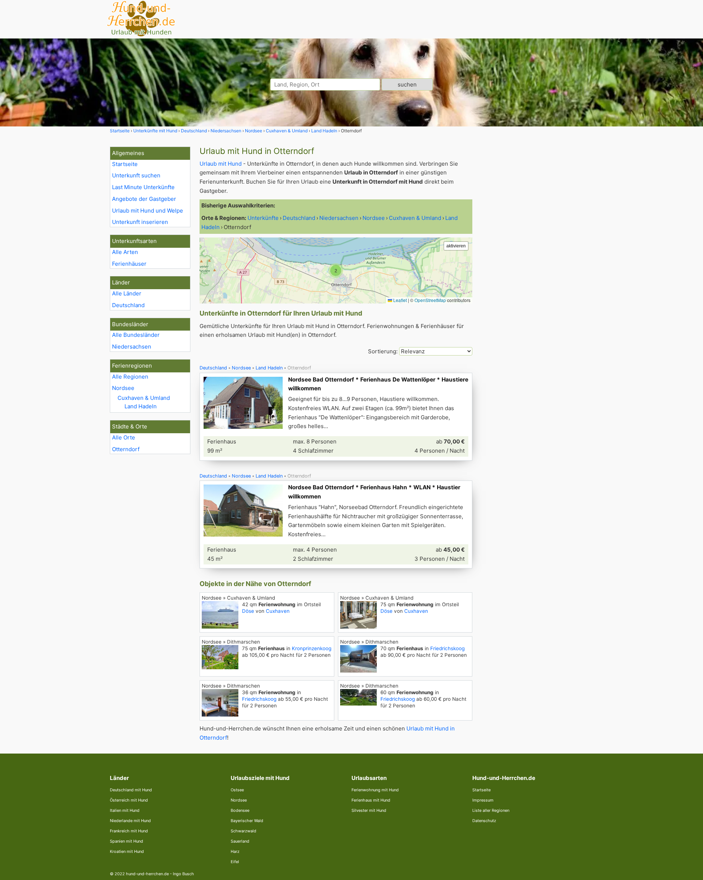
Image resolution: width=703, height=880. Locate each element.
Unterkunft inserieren (140, 221)
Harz (235, 851)
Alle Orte (123, 437)
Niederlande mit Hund (130, 820)
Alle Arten (125, 251)
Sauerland (240, 841)
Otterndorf (126, 449)
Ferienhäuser (129, 263)
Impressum (483, 800)
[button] (335, 270)
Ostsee (237, 789)
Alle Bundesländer (136, 334)
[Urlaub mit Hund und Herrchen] (141, 35)
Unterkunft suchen (136, 175)
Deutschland (128, 305)
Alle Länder (126, 293)
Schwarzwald (243, 830)
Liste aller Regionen (490, 810)
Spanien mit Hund (126, 841)
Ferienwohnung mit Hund (375, 789)
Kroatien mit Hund (127, 851)
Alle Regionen (130, 376)
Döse (248, 611)
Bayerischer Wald (247, 820)
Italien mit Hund (125, 810)
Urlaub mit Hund (221, 163)
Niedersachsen (131, 346)
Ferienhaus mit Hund (371, 800)
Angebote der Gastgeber (144, 198)
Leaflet (399, 300)
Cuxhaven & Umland (144, 397)
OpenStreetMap (430, 300)
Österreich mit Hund (129, 800)
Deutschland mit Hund (131, 789)
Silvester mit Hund (369, 810)
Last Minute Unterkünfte (143, 187)
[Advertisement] (537, 257)
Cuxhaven (278, 611)
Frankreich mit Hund (129, 830)
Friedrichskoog (447, 648)
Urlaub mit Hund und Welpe (147, 210)
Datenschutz (484, 820)
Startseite (125, 164)
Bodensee (240, 810)
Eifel (235, 861)
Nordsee (123, 387)
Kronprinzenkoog (311, 648)
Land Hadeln (140, 406)
